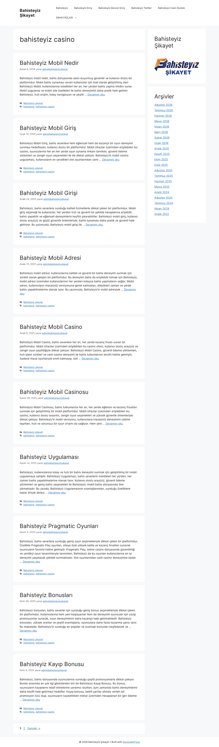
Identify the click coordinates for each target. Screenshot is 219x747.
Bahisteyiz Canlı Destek (171, 7)
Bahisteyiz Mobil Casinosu (54, 391)
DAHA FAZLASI (64, 17)
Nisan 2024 (161, 208)
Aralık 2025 (161, 148)
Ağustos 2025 (163, 170)
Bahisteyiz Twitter (141, 7)
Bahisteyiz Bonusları (46, 595)
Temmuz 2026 (163, 110)
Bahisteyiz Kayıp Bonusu (52, 664)
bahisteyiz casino (45, 106)
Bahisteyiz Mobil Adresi (50, 257)
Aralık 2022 (161, 214)
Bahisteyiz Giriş (83, 7)
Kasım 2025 (162, 154)
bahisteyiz (28, 106)
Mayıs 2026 (161, 121)
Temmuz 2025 (163, 175)
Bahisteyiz (62, 7)
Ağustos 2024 (163, 197)
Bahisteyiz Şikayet (30, 13)
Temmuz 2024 (163, 203)
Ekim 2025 (161, 159)
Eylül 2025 (161, 165)
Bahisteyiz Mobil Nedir (49, 62)
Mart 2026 (161, 132)
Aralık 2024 (161, 192)
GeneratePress (131, 741)
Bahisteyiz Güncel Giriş (111, 7)
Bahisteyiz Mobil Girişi (48, 192)
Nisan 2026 (161, 126)
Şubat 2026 (162, 137)
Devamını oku (96, 94)
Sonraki (33, 728)
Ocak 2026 (161, 143)
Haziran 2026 (163, 115)
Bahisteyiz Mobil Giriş (48, 127)
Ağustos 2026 (163, 104)
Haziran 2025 (163, 181)
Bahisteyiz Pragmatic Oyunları (59, 526)
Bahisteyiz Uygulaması (49, 456)
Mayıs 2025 (161, 186)
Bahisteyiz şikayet (33, 103)
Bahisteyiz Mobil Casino (51, 326)
